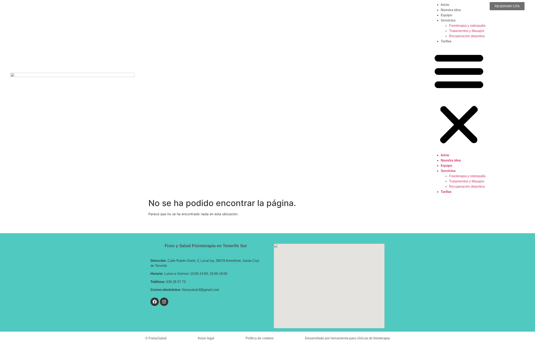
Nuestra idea (451, 10)
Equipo (446, 15)
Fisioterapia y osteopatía (467, 25)
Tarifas (446, 41)
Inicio (445, 4)
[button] (458, 98)
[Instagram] (164, 302)
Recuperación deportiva (467, 36)
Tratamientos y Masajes (466, 31)
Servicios (448, 20)
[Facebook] (154, 302)
